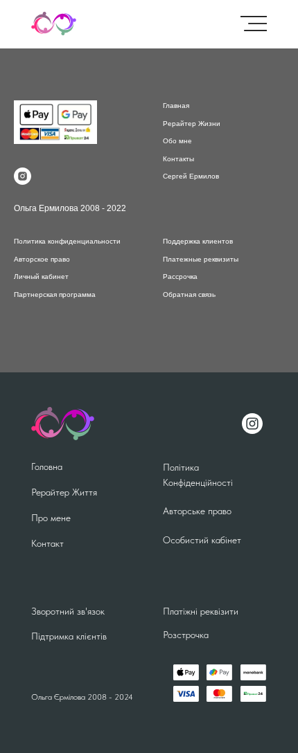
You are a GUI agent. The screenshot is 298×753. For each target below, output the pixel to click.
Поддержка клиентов (198, 241)
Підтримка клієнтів (69, 636)
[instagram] (22, 176)
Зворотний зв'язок (68, 611)
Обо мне (177, 141)
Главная (176, 105)
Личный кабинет (41, 276)
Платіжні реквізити (200, 611)
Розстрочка (186, 634)
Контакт (47, 543)
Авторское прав (40, 259)
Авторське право (197, 510)
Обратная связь (189, 294)
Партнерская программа (55, 294)
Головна (46, 466)
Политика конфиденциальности (67, 241)
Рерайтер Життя (64, 492)
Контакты (178, 159)
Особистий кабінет (202, 539)
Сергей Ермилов (191, 176)
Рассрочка (180, 276)
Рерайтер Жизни (191, 123)
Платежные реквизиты (200, 259)
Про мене (51, 517)
